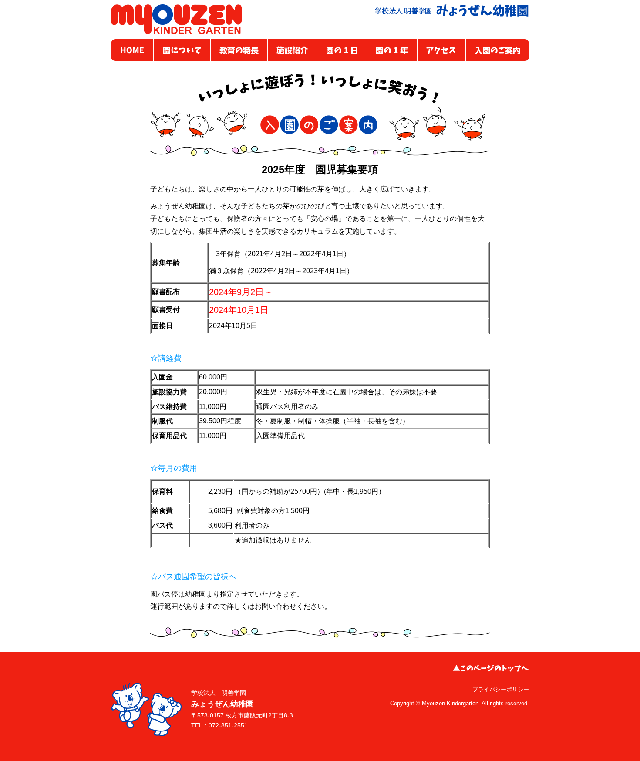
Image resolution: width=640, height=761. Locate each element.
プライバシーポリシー (500, 689)
